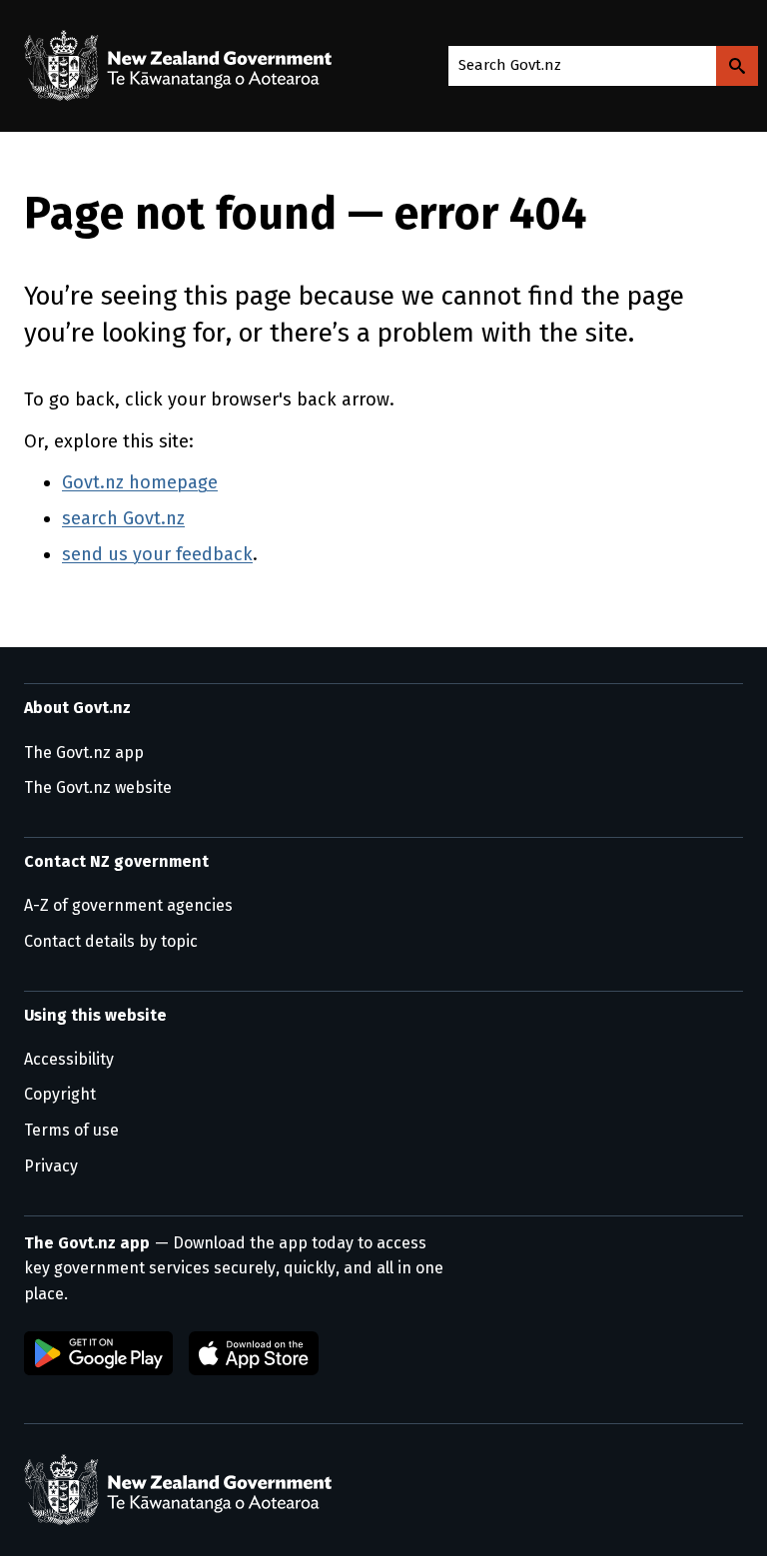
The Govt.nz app (84, 752)
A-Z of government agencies (128, 905)
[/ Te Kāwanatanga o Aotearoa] (183, 66)
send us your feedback (157, 554)
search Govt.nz (123, 518)
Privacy (51, 1166)
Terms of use (71, 1130)
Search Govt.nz (509, 65)
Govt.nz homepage (140, 482)
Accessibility (69, 1059)
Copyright (60, 1094)
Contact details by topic (111, 941)
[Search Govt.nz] (737, 66)
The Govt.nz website (98, 787)
